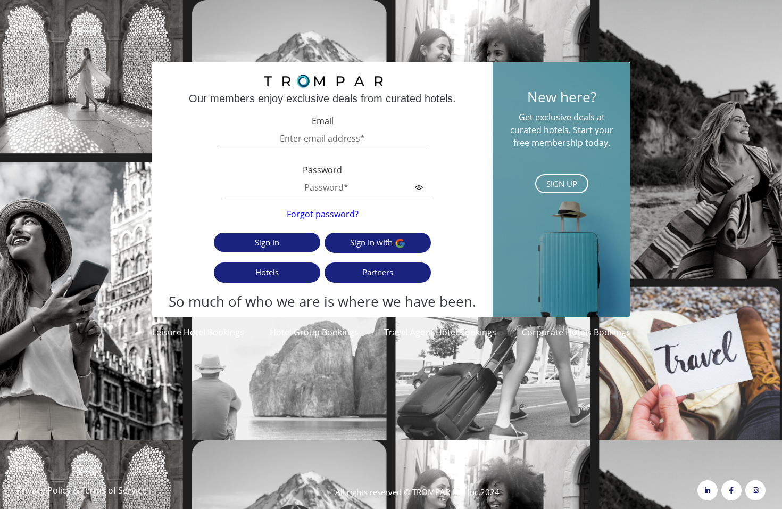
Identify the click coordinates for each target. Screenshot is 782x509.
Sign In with (372, 242)
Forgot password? (323, 214)
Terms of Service (114, 490)
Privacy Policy (43, 490)
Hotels (267, 272)
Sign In (267, 242)
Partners (377, 272)
